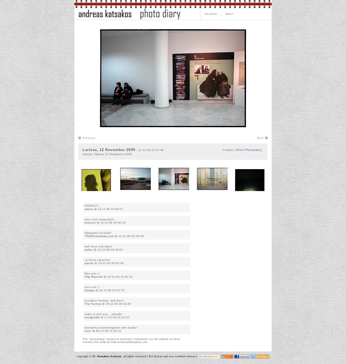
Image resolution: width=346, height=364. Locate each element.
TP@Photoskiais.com (99, 236)
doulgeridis (92, 317)
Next (260, 137)
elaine (89, 209)
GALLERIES (210, 14)
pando (89, 263)
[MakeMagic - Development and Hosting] (260, 356)
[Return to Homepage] (129, 18)
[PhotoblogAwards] (209, 356)
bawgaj (89, 290)
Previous (88, 137)
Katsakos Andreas (109, 356)
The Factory (93, 303)
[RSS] (227, 356)
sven (88, 330)
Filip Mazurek (94, 276)
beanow (90, 222)
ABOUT (229, 14)
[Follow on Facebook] (242, 356)
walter (89, 249)
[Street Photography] (249, 150)
